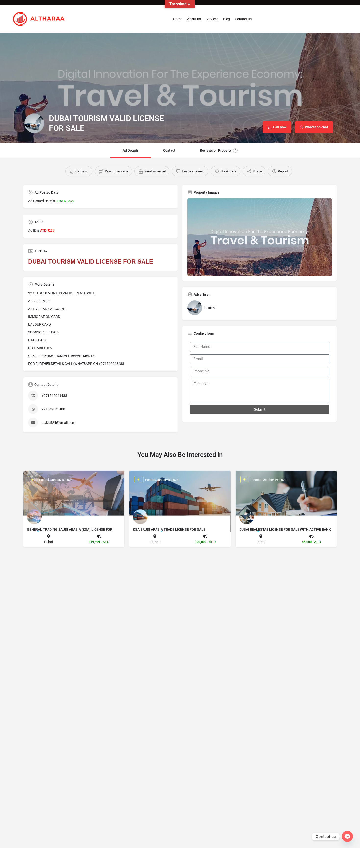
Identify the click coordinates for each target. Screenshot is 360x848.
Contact (169, 150)
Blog (226, 19)
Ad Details (131, 150)
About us (194, 19)
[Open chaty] (347, 836)
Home (177, 19)
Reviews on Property (218, 150)
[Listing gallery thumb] (259, 237)
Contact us (243, 19)
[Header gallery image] (180, 88)
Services (212, 19)
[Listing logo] (34, 123)
